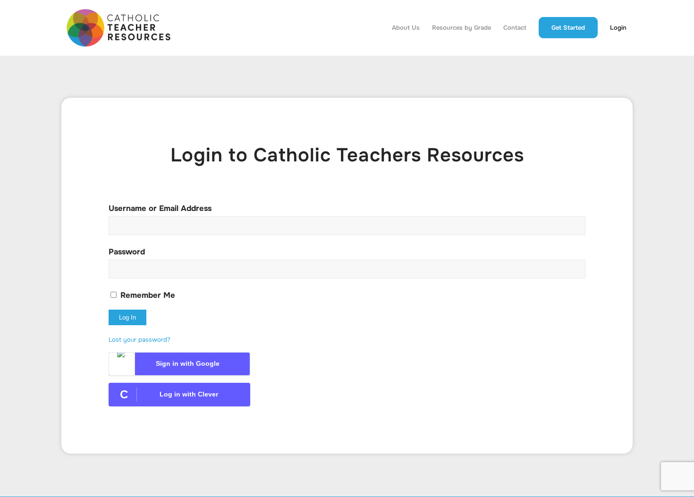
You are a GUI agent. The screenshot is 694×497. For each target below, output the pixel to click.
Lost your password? (139, 340)
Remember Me (146, 295)
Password (127, 252)
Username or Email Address (160, 208)
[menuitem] (406, 28)
